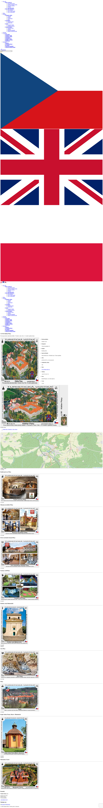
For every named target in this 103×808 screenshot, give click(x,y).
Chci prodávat (10, 9)
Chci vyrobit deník (11, 12)
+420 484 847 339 (3, 799)
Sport (9, 19)
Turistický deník (11, 24)
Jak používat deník (11, 3)
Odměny (9, 6)
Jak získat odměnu (11, 5)
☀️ (1, 52)
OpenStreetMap (99, 467)
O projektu (5, 33)
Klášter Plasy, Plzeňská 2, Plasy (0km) (10, 429)
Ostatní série (10, 22)
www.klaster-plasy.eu (46, 369)
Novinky (4, 32)
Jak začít (4, 1)
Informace (5, 41)
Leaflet (94, 467)
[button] (2, 434)
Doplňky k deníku (11, 25)
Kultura (9, 17)
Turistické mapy (11, 28)
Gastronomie (10, 18)
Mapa (4, 13)
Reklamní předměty (11, 30)
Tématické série (11, 21)
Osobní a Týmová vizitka (12, 4)
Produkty (4, 14)
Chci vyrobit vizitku (11, 11)
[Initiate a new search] (101, 434)
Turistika (9, 16)
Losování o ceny (11, 7)
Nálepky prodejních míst (12, 31)
